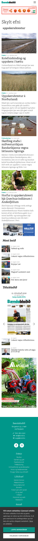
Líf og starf (19, 492)
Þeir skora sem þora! (19, 280)
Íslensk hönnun (19, 480)
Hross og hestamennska (19, 469)
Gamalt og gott (19, 460)
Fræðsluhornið (19, 462)
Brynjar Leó (15, 264)
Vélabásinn (19, 500)
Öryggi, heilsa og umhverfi (19, 472)
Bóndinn (19, 487)
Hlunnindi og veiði (19, 497)
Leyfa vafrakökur (19, 530)
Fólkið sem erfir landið (19, 490)
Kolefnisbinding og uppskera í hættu (14, 59)
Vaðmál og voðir (17, 248)
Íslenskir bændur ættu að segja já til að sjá (23, 351)
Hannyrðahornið (19, 485)
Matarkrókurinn (19, 482)
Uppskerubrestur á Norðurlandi (13, 97)
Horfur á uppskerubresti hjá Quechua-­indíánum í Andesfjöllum (17, 199)
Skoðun (19, 457)
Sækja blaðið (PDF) (19, 297)
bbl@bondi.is (20, 435)
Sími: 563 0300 (20, 433)
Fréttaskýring (6, 138)
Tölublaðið (10, 287)
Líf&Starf (18, 476)
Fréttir (4, 55)
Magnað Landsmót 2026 (20, 272)
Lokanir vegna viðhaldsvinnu (22, 256)
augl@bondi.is (20, 438)
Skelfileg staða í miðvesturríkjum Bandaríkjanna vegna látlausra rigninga (15, 146)
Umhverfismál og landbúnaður (19, 467)
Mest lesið (9, 240)
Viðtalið (19, 495)
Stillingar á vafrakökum (19, 536)
